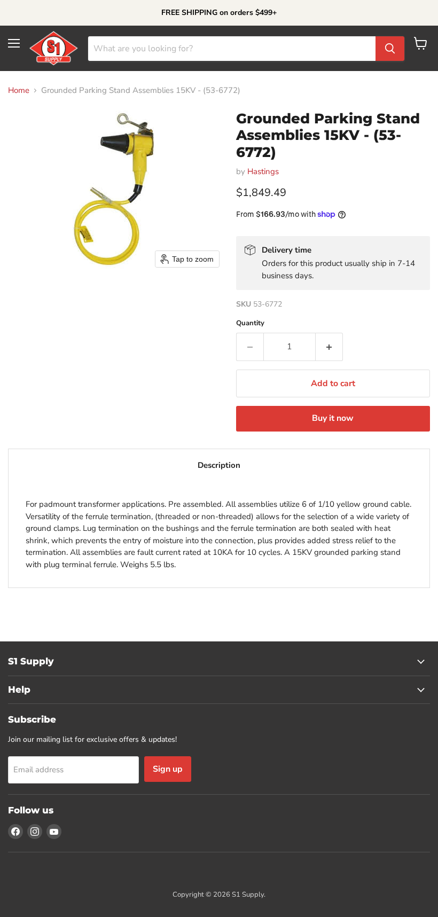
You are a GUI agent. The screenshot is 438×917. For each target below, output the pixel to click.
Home (18, 90)
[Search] (390, 48)
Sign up (168, 769)
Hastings (263, 171)
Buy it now (333, 418)
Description (219, 465)
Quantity (250, 323)
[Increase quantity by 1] (329, 346)
